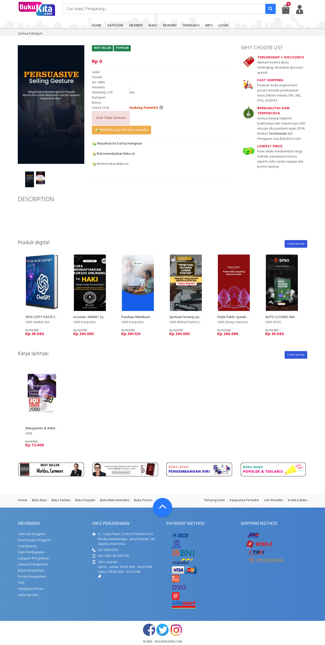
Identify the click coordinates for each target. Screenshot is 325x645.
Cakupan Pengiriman (33, 558)
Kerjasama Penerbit (244, 500)
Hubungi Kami (28, 595)
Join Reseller (273, 500)
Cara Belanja (27, 546)
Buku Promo (143, 500)
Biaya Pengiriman (31, 571)
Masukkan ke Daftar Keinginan (119, 144)
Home (22, 500)
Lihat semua (295, 243)
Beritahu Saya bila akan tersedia (123, 130)
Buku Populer (85, 500)
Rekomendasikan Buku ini (115, 154)
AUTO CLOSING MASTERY (284, 317)
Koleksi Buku (297, 500)
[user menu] (300, 9)
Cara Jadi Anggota (32, 534)
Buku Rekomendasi (114, 500)
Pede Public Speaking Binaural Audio (244, 317)
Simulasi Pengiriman (33, 565)
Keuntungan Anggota (34, 540)
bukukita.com (171, 641)
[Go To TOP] (162, 507)
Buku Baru (39, 500)
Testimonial (277, 134)
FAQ (21, 583)
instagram (176, 629)
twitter (162, 629)
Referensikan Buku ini (112, 164)
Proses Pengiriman (32, 577)
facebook (149, 629)
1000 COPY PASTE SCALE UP (46, 317)
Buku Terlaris (61, 500)
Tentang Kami (214, 500)
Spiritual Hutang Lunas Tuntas (191, 317)
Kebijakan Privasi (30, 589)
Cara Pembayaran (31, 552)
